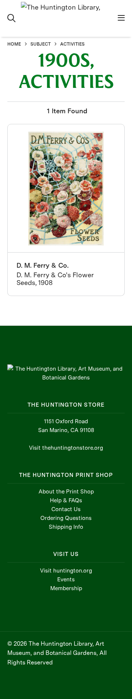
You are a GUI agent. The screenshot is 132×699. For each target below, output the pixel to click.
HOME (14, 44)
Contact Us (66, 509)
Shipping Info (66, 527)
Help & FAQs (66, 500)
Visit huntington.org (66, 570)
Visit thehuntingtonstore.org (66, 448)
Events (66, 579)
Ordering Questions (66, 518)
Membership (66, 588)
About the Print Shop (66, 491)
